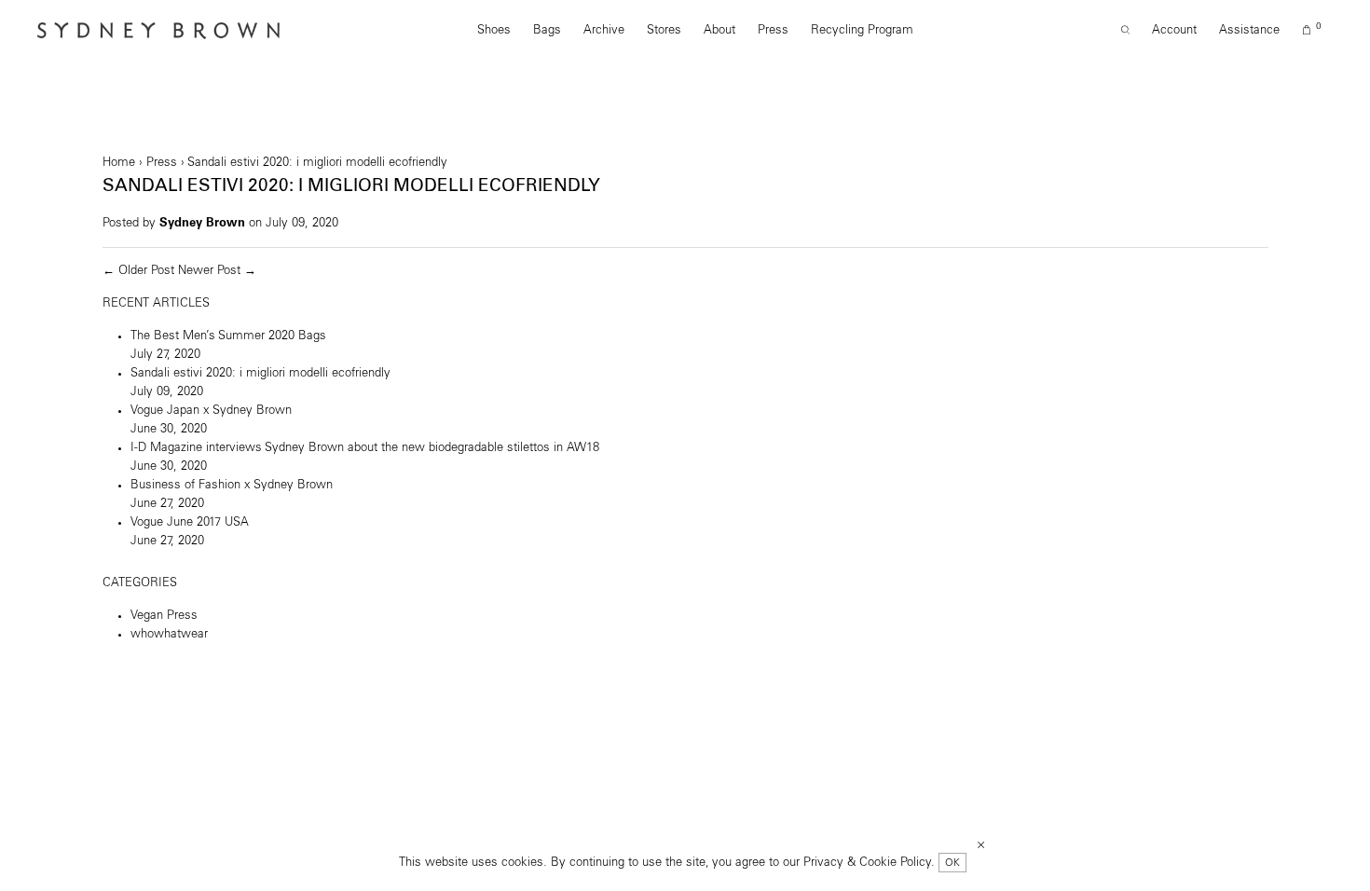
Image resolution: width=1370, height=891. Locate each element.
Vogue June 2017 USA (189, 522)
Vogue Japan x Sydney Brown (211, 410)
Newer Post (209, 271)
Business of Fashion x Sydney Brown (231, 485)
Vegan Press (164, 616)
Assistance (1249, 30)
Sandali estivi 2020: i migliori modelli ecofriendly (260, 373)
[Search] (1125, 30)
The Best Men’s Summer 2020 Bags (228, 336)
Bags (547, 30)
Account (1174, 30)
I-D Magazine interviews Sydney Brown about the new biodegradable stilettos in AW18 (364, 448)
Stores (664, 30)
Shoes (494, 30)
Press (773, 30)
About (719, 30)
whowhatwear (169, 634)
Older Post (146, 271)
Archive (603, 30)
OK (952, 862)
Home (119, 163)
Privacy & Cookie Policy (867, 863)
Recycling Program (862, 30)
